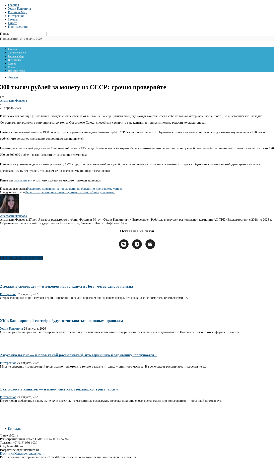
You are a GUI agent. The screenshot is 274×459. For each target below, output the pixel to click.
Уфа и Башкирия (19, 8)
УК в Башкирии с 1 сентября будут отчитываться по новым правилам (61, 321)
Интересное (16, 15)
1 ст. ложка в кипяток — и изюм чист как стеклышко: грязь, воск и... (61, 389)
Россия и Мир (17, 12)
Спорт (12, 23)
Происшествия (18, 26)
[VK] (124, 244)
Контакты (14, 428)
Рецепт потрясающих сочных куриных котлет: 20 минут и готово (70, 192)
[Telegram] (137, 244)
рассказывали (23, 180)
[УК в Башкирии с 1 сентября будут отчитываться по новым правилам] (13, 313)
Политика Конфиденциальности (22, 453)
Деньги (13, 77)
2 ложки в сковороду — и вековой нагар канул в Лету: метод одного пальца (66, 286)
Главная (13, 5)
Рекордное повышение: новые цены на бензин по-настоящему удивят (74, 188)
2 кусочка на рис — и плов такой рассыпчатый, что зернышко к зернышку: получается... (78, 355)
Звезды (13, 19)
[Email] (150, 244)
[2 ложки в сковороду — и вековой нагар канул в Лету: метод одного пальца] (13, 278)
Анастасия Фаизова (13, 100)
